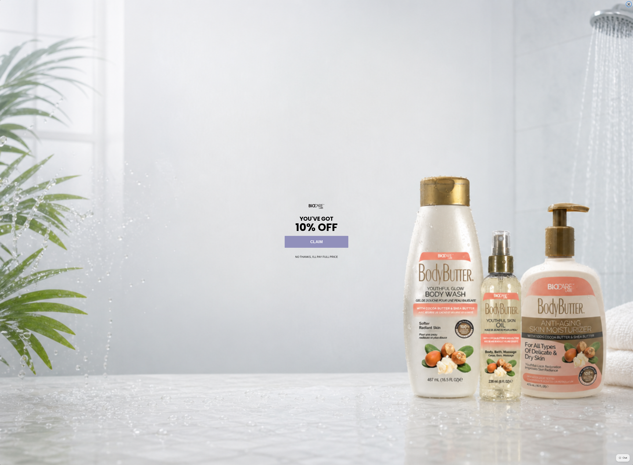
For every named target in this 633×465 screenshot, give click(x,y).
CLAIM (316, 242)
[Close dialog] (629, 4)
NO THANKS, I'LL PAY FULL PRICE (316, 257)
